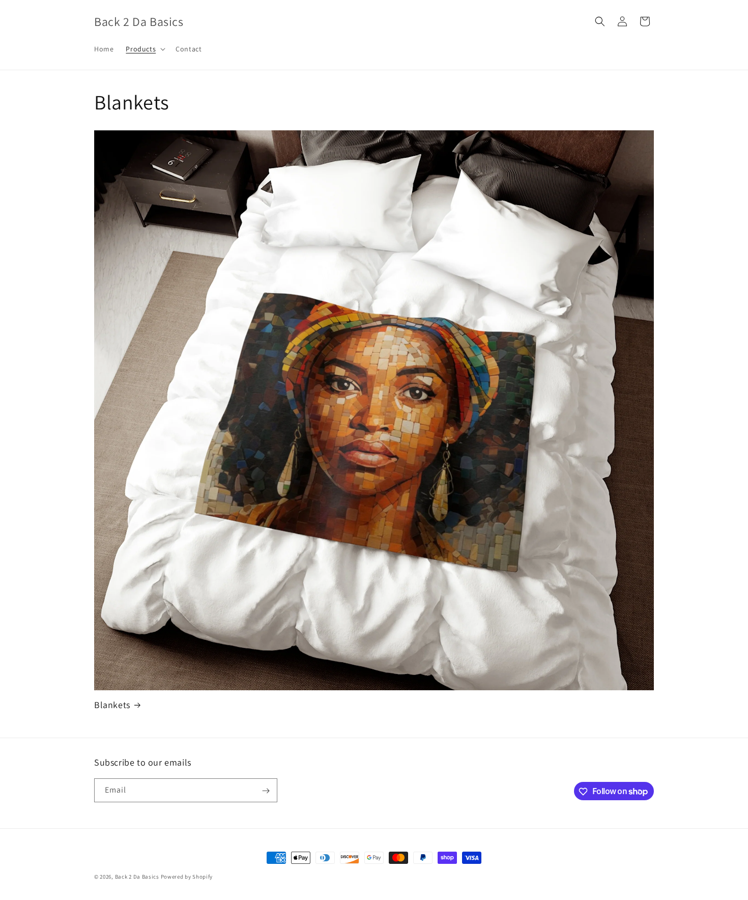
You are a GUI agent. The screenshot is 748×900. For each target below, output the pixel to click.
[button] (144, 49)
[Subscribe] (265, 791)
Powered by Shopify (187, 876)
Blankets (112, 705)
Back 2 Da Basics (137, 876)
